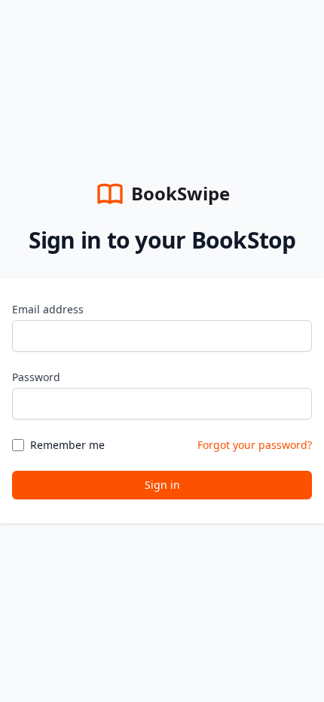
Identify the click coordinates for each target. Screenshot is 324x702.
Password (36, 377)
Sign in (162, 485)
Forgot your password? (254, 445)
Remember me (67, 445)
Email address (48, 309)
